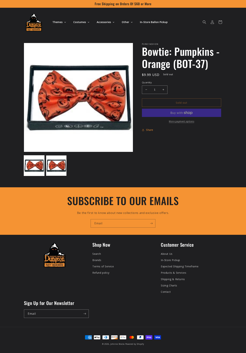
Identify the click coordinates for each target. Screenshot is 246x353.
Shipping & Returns (173, 279)
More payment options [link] (181, 121)
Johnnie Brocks (117, 344)
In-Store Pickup (170, 260)
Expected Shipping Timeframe (179, 266)
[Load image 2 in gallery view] (56, 165)
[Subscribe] (151, 223)
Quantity (147, 82)
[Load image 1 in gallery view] (34, 165)
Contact (166, 291)
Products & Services (173, 272)
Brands (96, 260)
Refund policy (100, 272)
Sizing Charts (169, 285)
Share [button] (149, 130)
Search (96, 253)
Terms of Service (103, 266)
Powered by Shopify (134, 344)
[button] (204, 22)
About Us (167, 253)
